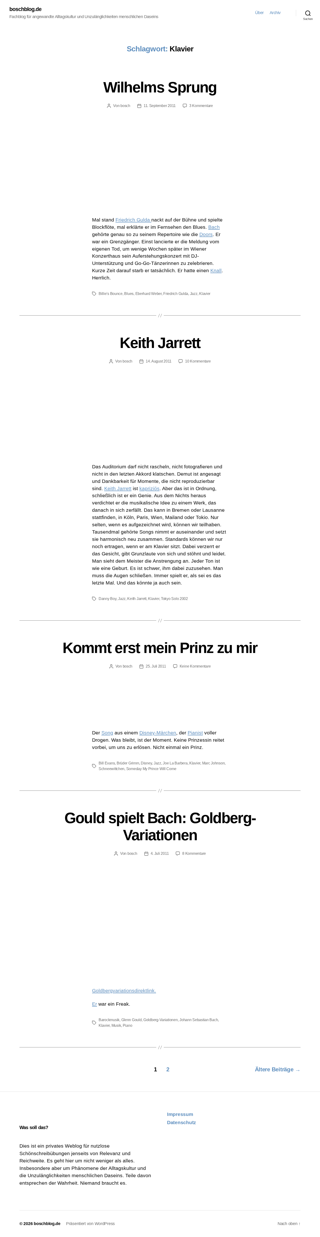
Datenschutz (181, 1122)
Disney (146, 763)
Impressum (180, 1114)
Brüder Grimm (128, 763)
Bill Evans (107, 763)
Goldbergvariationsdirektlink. (124, 990)
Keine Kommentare (195, 666)
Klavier (204, 294)
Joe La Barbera (175, 763)
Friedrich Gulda (133, 219)
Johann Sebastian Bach (198, 1020)
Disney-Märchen (157, 732)
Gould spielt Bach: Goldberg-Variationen (160, 826)
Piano (127, 1025)
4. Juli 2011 (160, 853)
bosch (125, 106)
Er (94, 1004)
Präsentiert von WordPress (90, 1223)
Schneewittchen (111, 769)
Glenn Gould (131, 1020)
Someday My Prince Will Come (151, 769)
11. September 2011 (160, 106)
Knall (216, 270)
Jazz (193, 294)
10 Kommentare (198, 361)
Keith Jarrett (160, 342)
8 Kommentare (194, 853)
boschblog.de (25, 9)
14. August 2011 (158, 361)
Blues (129, 294)
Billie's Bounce (111, 294)
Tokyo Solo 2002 (174, 599)
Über (259, 12)
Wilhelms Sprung (159, 87)
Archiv (275, 12)
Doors (206, 234)
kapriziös (149, 488)
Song (107, 732)
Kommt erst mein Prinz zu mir (160, 647)
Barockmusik (109, 1020)
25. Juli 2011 (156, 666)
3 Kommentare (201, 106)
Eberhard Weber (148, 294)
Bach (214, 227)
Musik (116, 1025)
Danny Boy (107, 599)
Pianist (195, 732)
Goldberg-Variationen (160, 1020)
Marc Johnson (213, 763)
